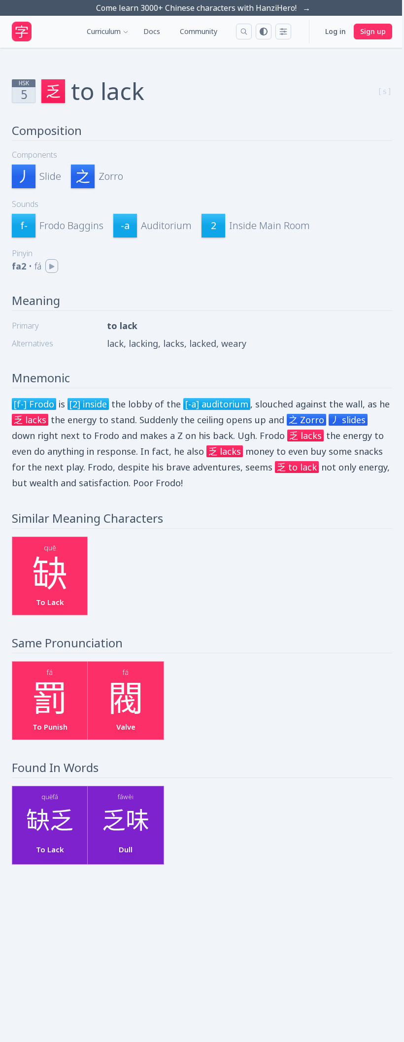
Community (198, 31)
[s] (384, 91)
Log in (335, 31)
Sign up (373, 31)
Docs (151, 31)
